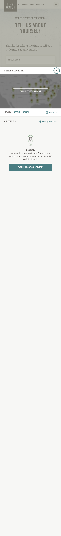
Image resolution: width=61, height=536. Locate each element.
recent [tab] (17, 112)
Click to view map (30, 91)
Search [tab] (26, 112)
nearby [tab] (7, 112)
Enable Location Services (30, 167)
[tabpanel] (30, 150)
